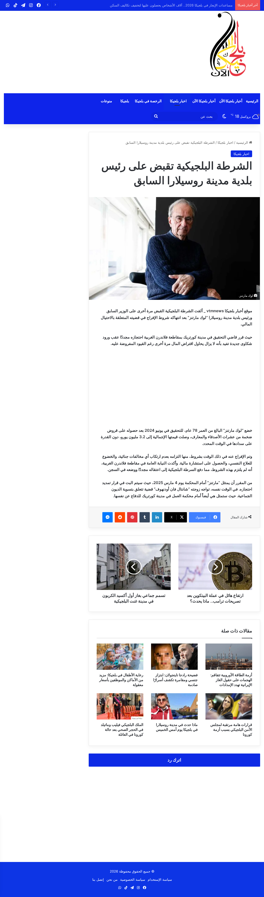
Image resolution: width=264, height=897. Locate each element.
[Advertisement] (88, 52)
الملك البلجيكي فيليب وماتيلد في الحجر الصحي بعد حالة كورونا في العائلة (122, 729)
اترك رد (174, 760)
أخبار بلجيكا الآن (204, 101)
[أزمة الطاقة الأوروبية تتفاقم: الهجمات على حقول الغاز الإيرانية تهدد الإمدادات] (228, 657)
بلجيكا (124, 101)
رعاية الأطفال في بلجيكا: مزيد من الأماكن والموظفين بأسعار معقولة (121, 680)
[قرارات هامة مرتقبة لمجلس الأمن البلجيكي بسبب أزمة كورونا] (228, 706)
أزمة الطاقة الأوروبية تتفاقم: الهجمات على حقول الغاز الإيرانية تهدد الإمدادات (231, 680)
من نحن (112, 879)
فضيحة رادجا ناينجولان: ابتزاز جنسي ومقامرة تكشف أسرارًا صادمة (175, 680)
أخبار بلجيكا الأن (230, 101)
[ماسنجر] (107, 517)
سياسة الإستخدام (160, 879)
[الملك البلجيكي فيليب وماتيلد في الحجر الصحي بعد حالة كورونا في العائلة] (120, 706)
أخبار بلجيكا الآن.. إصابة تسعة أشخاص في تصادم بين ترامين (190, 5)
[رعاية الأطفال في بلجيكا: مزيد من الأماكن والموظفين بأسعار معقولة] (120, 657)
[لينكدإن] (157, 517)
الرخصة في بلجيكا (148, 101)
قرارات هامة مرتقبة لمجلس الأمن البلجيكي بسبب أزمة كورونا (231, 729)
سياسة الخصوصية (132, 879)
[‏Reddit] (120, 517)
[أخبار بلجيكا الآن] (228, 44)
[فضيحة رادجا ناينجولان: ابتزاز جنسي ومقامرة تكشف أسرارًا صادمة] (174, 657)
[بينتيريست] (132, 517)
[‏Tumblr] (144, 517)
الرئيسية (252, 101)
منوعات (106, 101)
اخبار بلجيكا (178, 101)
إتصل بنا (98, 879)
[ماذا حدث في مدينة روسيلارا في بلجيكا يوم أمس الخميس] (174, 706)
